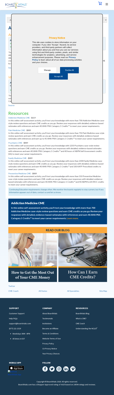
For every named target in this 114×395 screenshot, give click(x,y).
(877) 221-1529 (15, 328)
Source (11, 105)
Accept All (58, 76)
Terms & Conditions (50, 333)
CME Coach (13, 291)
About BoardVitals (49, 313)
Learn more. (73, 218)
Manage (47, 70)
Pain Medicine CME (16, 130)
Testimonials (47, 318)
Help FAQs (13, 318)
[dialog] (57, 58)
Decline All (69, 70)
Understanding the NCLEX (86, 328)
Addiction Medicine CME (19, 118)
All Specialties (73, 291)
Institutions (47, 323)
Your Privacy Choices (51, 353)
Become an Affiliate (50, 328)
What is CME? (81, 318)
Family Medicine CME (17, 158)
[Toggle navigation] (107, 4)
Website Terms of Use (51, 338)
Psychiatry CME (15, 143)
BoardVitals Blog (82, 313)
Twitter (11, 286)
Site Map (103, 291)
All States (43, 291)
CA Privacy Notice (49, 348)
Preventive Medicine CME (19, 173)
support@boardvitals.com (20, 323)
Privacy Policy (48, 343)
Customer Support (16, 313)
